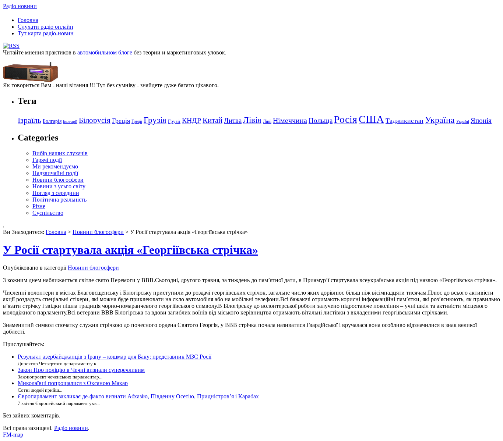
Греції (136, 121)
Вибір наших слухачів (60, 153)
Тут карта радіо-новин (46, 33)
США (371, 119)
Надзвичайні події (55, 173)
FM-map (13, 434)
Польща (321, 120)
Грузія (155, 120)
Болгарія (52, 121)
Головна (28, 20)
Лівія (252, 120)
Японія (481, 120)
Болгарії (70, 122)
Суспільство (47, 213)
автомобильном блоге (104, 52)
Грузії (174, 121)
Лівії (267, 121)
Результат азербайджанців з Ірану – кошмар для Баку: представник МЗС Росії (114, 356)
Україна (440, 120)
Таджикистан (404, 120)
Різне (38, 206)
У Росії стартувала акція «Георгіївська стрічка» (130, 249)
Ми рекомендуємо (55, 166)
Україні (462, 122)
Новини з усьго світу (58, 186)
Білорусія (94, 120)
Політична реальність (59, 199)
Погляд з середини (55, 193)
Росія (345, 119)
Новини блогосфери (58, 180)
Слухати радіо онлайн (45, 27)
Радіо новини (20, 6)
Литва (233, 120)
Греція (121, 120)
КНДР (191, 120)
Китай (212, 120)
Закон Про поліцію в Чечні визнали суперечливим (81, 370)
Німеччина (290, 120)
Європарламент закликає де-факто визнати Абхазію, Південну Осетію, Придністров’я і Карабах (138, 396)
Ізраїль (29, 120)
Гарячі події (47, 160)
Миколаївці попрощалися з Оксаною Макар (73, 383)
